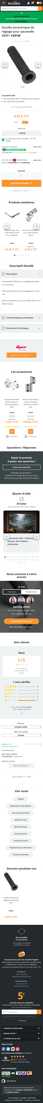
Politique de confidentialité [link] (14, 1100)
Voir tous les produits (20, 355)
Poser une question (22, 467)
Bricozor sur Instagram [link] (17, 1049)
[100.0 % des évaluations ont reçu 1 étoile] (11, 700)
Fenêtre (21, 799)
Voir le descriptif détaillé (21, 107)
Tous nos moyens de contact (20, 627)
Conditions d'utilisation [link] (32, 1100)
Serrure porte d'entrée (20, 813)
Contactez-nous (10, 960)
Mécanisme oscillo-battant (20, 806)
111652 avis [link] (21, 1060)
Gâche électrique (20, 827)
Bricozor (14, 3)
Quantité (21, 171)
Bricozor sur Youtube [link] (13, 1049)
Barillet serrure (21, 820)
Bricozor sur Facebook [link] (3, 1049)
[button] (14, 255)
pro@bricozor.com (21, 986)
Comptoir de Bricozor (24, 1090)
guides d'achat (13, 1092)
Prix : (16, 122)
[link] (33, 3)
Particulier (12, 592)
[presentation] (6, 226)
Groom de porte (20, 834)
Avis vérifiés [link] (27, 707)
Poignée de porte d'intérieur (21, 848)
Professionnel (31, 592)
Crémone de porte (21, 841)
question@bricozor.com (21, 621)
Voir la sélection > (21, 21)
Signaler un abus (8, 761)
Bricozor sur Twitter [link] (8, 1049)
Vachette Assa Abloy (21, 854)
